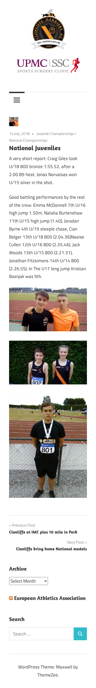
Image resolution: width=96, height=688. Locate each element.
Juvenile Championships (55, 133)
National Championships (28, 140)
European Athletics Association (50, 598)
